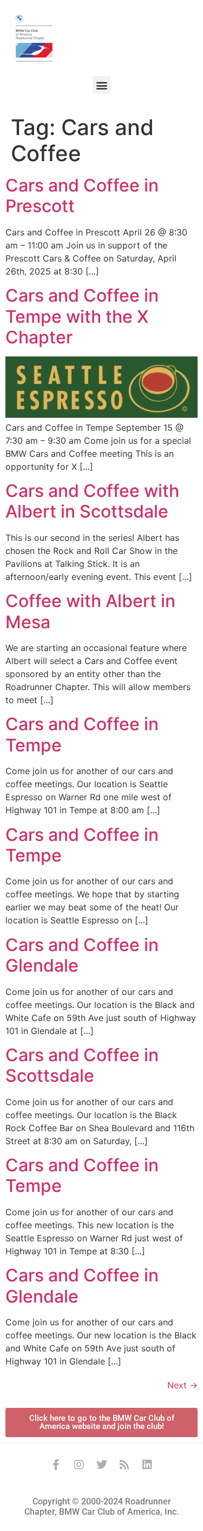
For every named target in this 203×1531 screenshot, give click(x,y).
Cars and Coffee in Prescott (82, 195)
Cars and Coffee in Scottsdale (82, 1065)
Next (182, 1385)
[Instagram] (79, 1464)
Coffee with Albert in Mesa (90, 611)
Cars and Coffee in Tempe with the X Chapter (82, 316)
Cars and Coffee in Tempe (82, 734)
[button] (101, 85)
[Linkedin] (147, 1464)
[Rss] (124, 1464)
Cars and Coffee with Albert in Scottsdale (92, 501)
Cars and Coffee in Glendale (82, 955)
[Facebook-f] (56, 1464)
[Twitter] (101, 1464)
